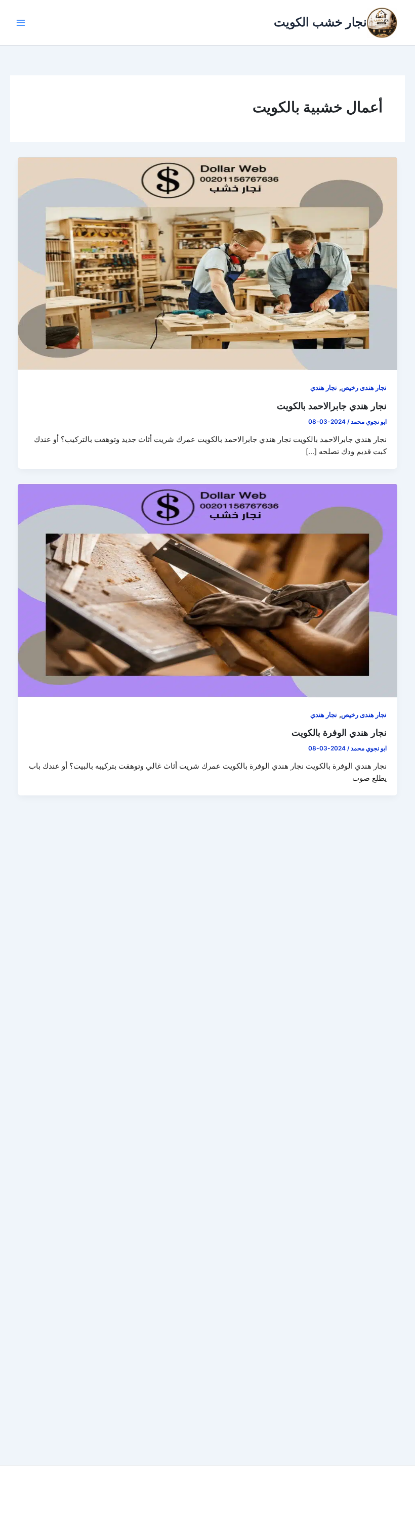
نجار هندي (323, 387)
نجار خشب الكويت (320, 22)
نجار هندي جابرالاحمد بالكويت (332, 405)
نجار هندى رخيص (364, 387)
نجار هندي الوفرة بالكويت (339, 732)
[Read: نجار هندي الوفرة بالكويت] (208, 589)
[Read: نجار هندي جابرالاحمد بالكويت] (208, 262)
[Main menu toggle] (20, 22)
